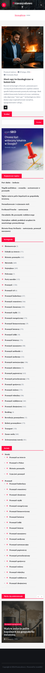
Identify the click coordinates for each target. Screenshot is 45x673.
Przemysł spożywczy (13, 384)
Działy (7, 454)
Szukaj (7, 114)
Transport (9, 428)
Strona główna (20, 15)
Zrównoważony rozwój (13, 440)
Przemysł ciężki (11, 312)
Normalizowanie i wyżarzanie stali (15, 204)
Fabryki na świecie (12, 252)
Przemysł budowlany (13, 296)
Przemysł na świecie (17, 457)
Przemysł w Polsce (16, 463)
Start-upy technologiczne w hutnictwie (18, 80)
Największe (9, 268)
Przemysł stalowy (10, 72)
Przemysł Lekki (11, 334)
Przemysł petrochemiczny (15, 379)
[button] (38, 596)
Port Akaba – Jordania (10, 182)
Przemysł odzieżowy (13, 368)
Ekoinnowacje (10, 246)
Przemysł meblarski (12, 351)
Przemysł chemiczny (13, 307)
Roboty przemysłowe (13, 423)
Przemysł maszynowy (13, 346)
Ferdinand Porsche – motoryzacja (15, 209)
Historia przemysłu (12, 257)
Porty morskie (10, 279)
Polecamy (8, 274)
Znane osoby (10, 434)
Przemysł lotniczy (12, 340)
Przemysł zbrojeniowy (13, 406)
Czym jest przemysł (17, 474)
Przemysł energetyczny (14, 318)
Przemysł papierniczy (13, 373)
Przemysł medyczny (12, 357)
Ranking (8, 412)
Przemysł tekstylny (12, 395)
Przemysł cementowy (13, 301)
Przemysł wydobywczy (13, 401)
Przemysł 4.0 (10, 290)
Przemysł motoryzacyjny (14, 362)
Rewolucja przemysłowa (14, 417)
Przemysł (8, 285)
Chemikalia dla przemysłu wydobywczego (18, 215)
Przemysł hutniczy (12, 329)
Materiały (9, 263)
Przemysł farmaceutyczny (15, 323)
